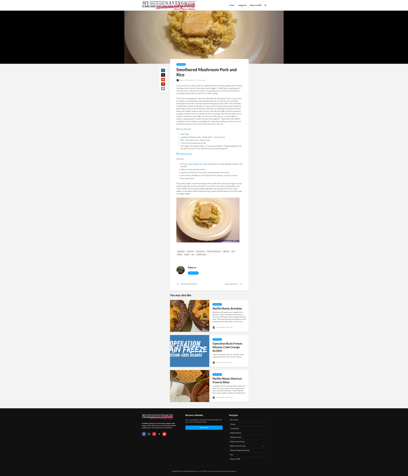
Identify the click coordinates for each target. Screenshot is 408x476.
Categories (242, 5)
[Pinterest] (154, 434)
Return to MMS (255, 5)
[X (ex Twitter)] (149, 434)
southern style (201, 254)
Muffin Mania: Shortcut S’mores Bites (227, 380)
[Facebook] (144, 434)
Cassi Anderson (220, 362)
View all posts (193, 273)
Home (232, 5)
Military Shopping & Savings (239, 450)
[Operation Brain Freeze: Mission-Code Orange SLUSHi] (189, 351)
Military (179, 254)
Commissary (200, 251)
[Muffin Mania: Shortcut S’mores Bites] (189, 386)
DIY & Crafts (234, 420)
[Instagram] (159, 434)
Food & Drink (181, 64)
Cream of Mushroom (194, 164)
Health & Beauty (235, 433)
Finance (232, 424)
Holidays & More (236, 437)
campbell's (180, 251)
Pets (231, 455)
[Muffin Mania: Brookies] (189, 316)
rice (193, 254)
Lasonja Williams (220, 327)
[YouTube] (164, 434)
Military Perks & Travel (237, 446)
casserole (190, 251)
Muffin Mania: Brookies (227, 308)
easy (233, 251)
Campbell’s (185, 137)
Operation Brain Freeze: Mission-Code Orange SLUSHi (227, 347)
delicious (226, 251)
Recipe (187, 254)
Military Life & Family (237, 442)
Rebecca (182, 80)
